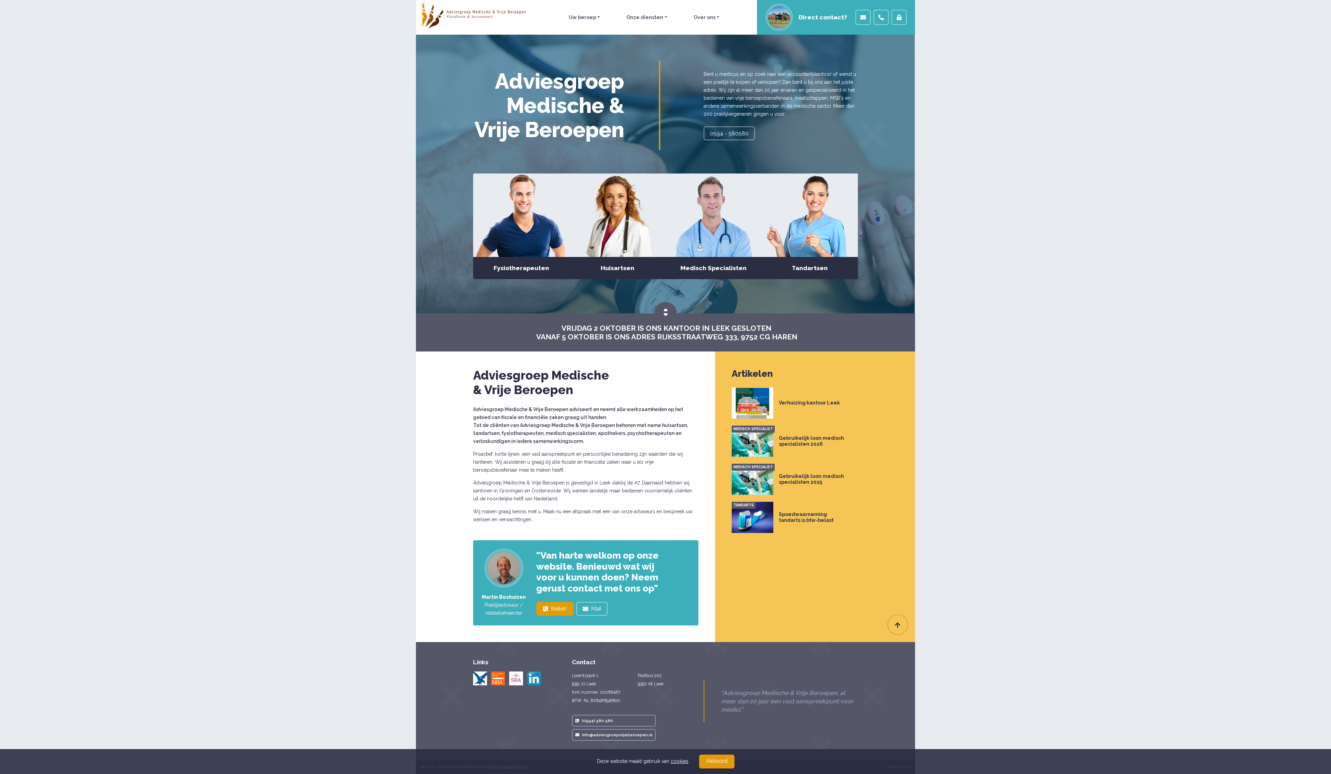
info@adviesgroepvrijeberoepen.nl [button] (617, 734)
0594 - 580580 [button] (729, 133)
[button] (863, 17)
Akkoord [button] (717, 761)
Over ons (704, 17)
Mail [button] (596, 608)
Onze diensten (644, 17)
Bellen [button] (559, 608)
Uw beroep (582, 17)
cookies (679, 761)
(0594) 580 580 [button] (597, 720)
